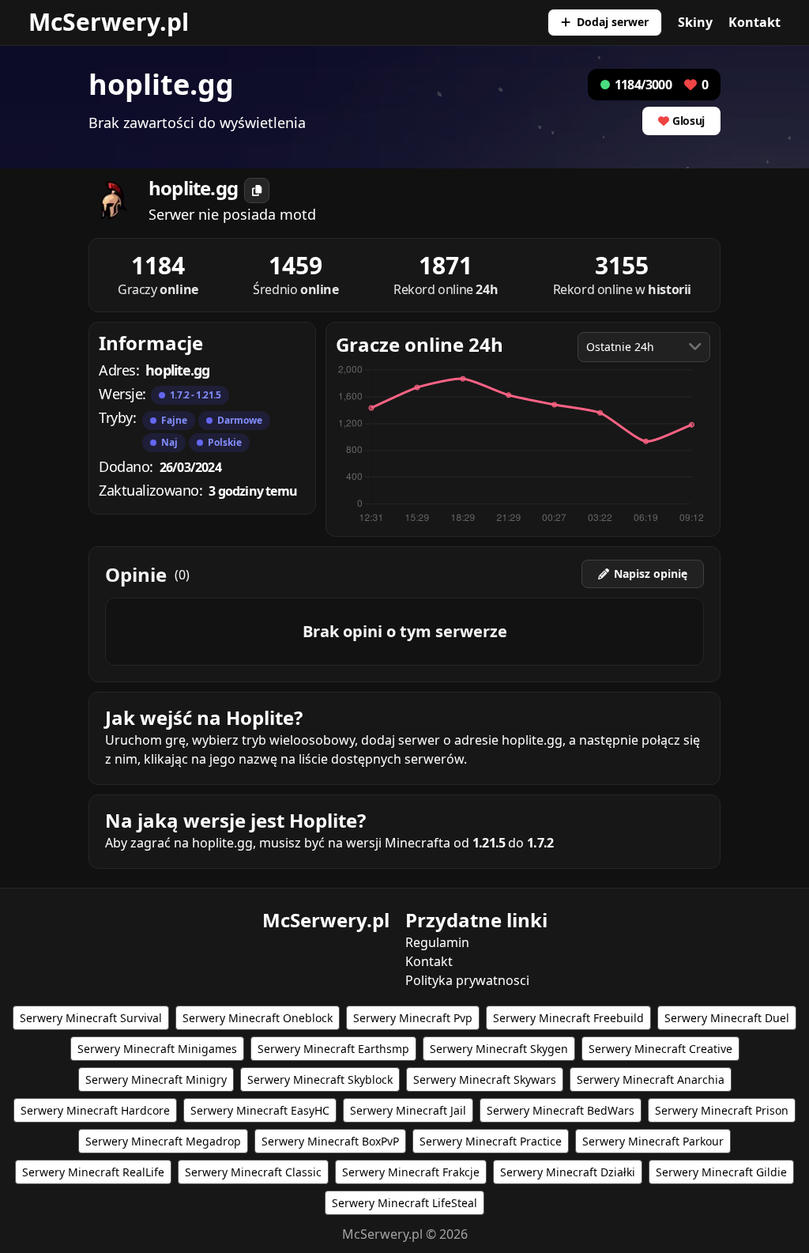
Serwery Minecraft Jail (408, 1110)
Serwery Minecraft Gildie (721, 1171)
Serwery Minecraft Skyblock (320, 1079)
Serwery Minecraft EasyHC (259, 1110)
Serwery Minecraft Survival (91, 1017)
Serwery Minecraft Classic (253, 1171)
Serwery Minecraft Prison (721, 1110)
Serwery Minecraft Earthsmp (333, 1048)
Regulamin (437, 942)
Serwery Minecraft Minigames (157, 1048)
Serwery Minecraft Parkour (653, 1141)
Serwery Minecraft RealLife (93, 1171)
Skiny (695, 22)
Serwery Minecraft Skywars (484, 1079)
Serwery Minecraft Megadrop (163, 1141)
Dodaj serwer (613, 21)
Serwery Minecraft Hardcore (95, 1110)
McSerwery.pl (108, 22)
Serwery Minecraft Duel (726, 1017)
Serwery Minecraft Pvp (412, 1017)
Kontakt (754, 22)
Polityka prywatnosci (467, 980)
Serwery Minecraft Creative (660, 1048)
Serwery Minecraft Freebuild (568, 1017)
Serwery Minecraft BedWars (560, 1110)
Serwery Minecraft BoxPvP (330, 1141)
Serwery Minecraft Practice (491, 1141)
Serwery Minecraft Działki (567, 1171)
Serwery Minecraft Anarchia (650, 1079)
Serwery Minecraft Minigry (156, 1079)
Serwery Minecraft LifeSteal (404, 1202)
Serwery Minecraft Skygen (499, 1048)
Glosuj (688, 120)
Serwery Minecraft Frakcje (411, 1171)
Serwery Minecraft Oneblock (257, 1017)
